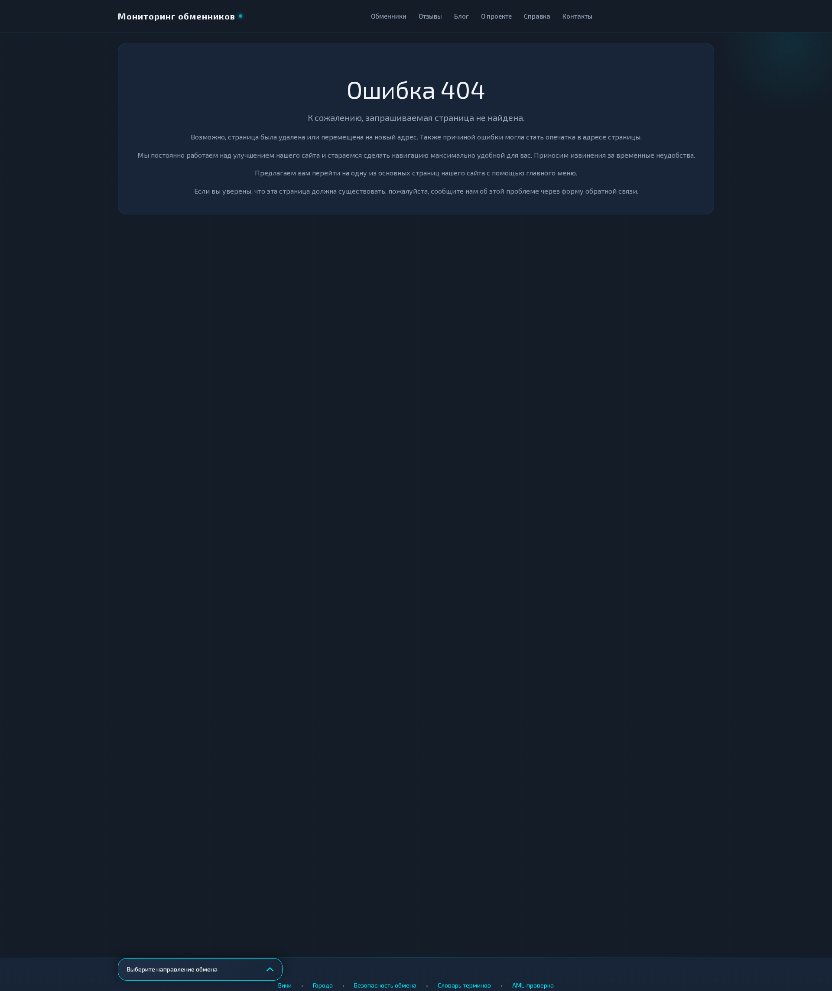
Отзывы (430, 16)
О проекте (496, 16)
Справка (537, 16)
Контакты (577, 16)
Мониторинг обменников (176, 16)
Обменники (388, 16)
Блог (461, 16)
